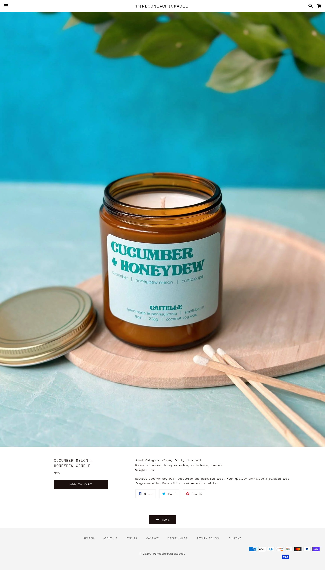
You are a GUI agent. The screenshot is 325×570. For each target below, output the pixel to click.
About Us (110, 538)
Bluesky (235, 538)
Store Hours (178, 538)
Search (89, 538)
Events (132, 538)
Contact (153, 538)
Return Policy (208, 538)
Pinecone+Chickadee (162, 6)
